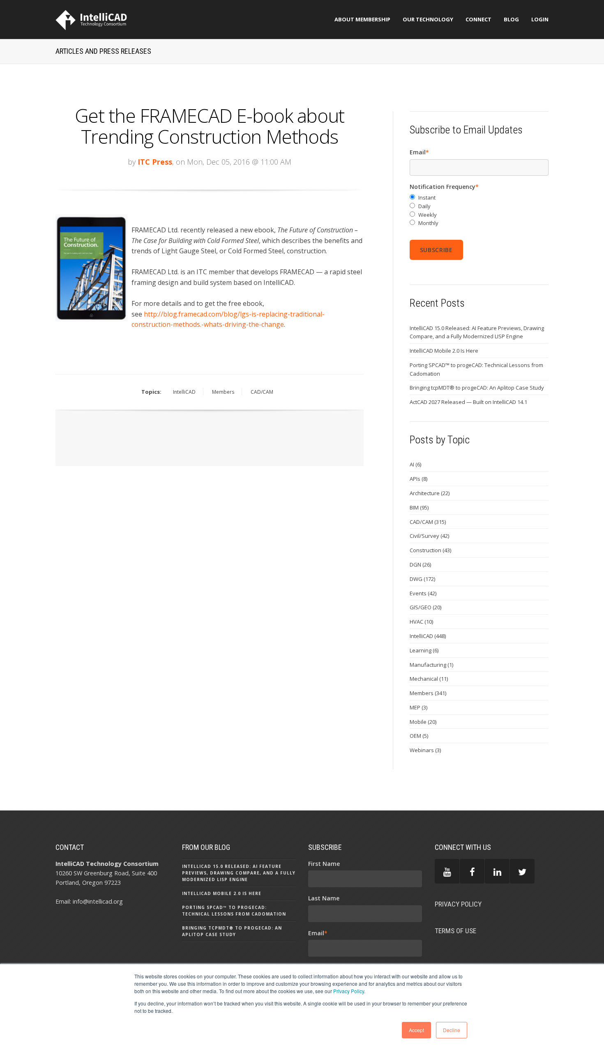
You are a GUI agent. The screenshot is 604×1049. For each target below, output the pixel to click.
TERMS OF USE (455, 931)
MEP (418, 707)
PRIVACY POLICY (458, 904)
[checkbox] (479, 210)
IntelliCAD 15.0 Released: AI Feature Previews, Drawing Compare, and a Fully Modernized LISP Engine (477, 332)
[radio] (479, 197)
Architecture (430, 493)
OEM (419, 735)
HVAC (421, 621)
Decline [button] (451, 1029)
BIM (419, 507)
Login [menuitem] (540, 19)
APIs (418, 478)
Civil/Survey (429, 535)
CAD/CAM (262, 391)
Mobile (423, 721)
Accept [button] (416, 1029)
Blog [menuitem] (511, 19)
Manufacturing (431, 664)
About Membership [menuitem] (362, 19)
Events (423, 593)
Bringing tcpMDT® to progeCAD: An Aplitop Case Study (477, 387)
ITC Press (155, 162)
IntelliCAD (184, 391)
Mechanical (429, 678)
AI (415, 464)
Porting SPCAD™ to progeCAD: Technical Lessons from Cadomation (476, 369)
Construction (430, 550)
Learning (424, 650)
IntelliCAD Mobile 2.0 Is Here (444, 350)
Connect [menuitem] (478, 19)
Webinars (425, 750)
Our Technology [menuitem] (428, 19)
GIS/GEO (425, 607)
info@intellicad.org (98, 901)
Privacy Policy (348, 990)
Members (223, 391)
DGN (420, 564)
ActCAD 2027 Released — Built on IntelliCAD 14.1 (468, 402)
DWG (422, 579)
